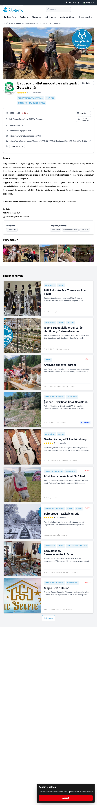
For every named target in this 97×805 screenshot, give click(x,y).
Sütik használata (86, 792)
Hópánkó (79, 508)
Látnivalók (50, 17)
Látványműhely (50, 285)
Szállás (23, 17)
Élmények (50, 98)
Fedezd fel (9, 17)
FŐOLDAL (9, 23)
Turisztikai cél (70, 471)
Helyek (18, 23)
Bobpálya (70, 508)
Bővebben (48, 618)
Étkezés (36, 17)
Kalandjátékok (72, 397)
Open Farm (70, 322)
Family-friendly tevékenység (31, 103)
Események (85, 17)
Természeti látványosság (30, 98)
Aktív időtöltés (67, 17)
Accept (65, 798)
